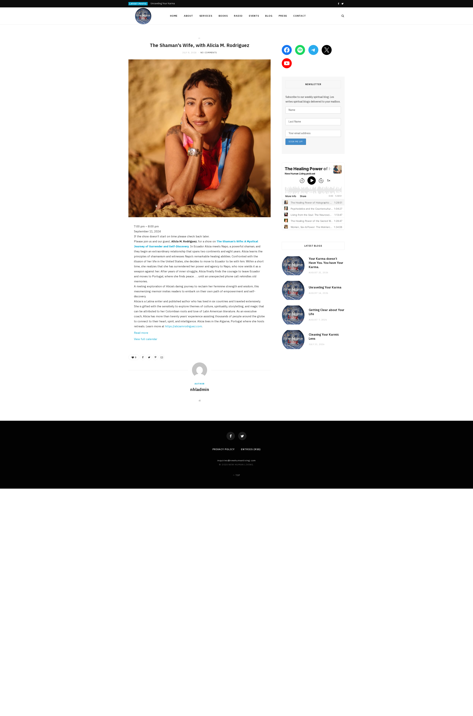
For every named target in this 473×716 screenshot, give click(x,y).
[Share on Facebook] (110, 237)
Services (205, 15)
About (188, 15)
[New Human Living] (143, 16)
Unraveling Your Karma (163, 3)
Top (237, 475)
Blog (268, 15)
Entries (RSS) (251, 449)
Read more (141, 333)
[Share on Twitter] (110, 247)
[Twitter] (242, 436)
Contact (299, 15)
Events (254, 15)
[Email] (110, 266)
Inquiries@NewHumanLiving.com (236, 460)
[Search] (342, 16)
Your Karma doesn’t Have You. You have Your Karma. (326, 263)
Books (223, 15)
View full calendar (145, 339)
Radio (238, 15)
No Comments (208, 52)
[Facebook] (231, 436)
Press (283, 15)
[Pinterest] (110, 256)
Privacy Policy (223, 449)
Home (174, 15)
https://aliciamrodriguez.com (183, 326)
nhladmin (199, 389)
